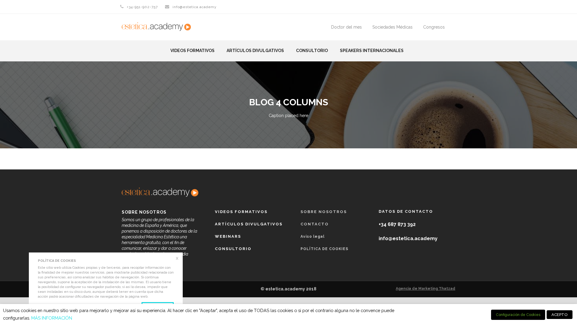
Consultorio (312, 50)
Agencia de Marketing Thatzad (425, 288)
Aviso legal (313, 236)
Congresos (434, 27)
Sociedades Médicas (392, 27)
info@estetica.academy (194, 7)
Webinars (228, 236)
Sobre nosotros (324, 211)
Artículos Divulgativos (255, 50)
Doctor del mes (346, 27)
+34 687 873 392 (397, 224)
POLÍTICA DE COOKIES (324, 249)
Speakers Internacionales (372, 50)
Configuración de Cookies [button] (518, 315)
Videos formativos (192, 50)
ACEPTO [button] (559, 314)
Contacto (315, 224)
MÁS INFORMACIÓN (51, 317)
